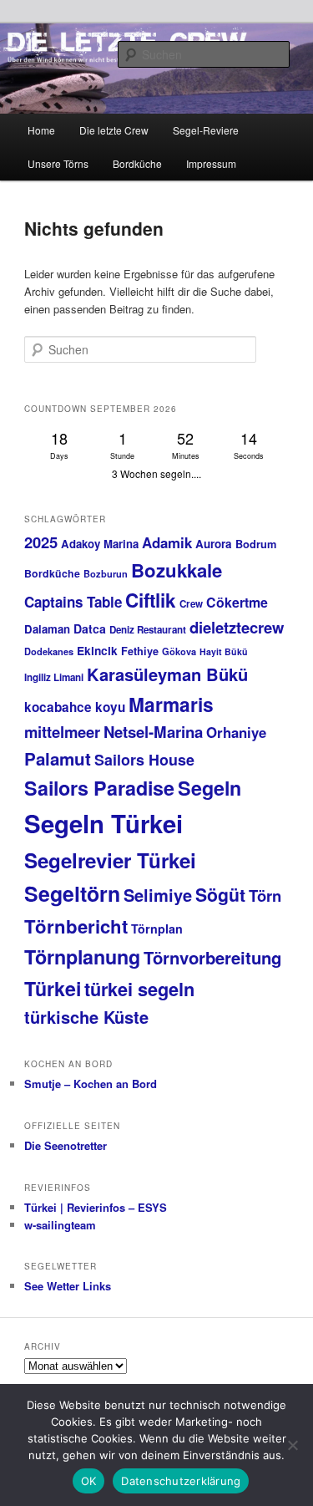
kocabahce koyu (74, 707)
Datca (89, 628)
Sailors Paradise (99, 787)
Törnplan (157, 928)
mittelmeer (62, 731)
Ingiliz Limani (53, 677)
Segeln (209, 787)
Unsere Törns (58, 163)
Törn (265, 895)
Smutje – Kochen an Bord (90, 1083)
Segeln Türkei (103, 823)
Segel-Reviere (206, 130)
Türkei (52, 988)
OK (89, 1481)
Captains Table (73, 602)
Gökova (179, 651)
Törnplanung (82, 956)
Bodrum (255, 544)
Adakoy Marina (100, 544)
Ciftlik (150, 600)
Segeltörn (72, 893)
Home (41, 130)
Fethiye (140, 651)
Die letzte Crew (114, 130)
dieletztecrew (236, 627)
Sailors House (144, 760)
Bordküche (137, 163)
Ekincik (97, 650)
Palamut (57, 758)
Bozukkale (176, 570)
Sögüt (220, 895)
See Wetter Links (67, 1286)
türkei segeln (139, 988)
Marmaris (171, 704)
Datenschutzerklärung (180, 1481)
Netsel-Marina (153, 731)
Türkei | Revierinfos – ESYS (95, 1207)
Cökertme (237, 602)
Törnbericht (76, 926)
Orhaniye (236, 732)
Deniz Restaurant (147, 630)
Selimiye (158, 895)
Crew (191, 604)
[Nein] (292, 1445)
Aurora (213, 544)
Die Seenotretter (65, 1145)
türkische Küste (86, 1017)
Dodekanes (48, 651)
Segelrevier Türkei (110, 860)
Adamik (167, 542)
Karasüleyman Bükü (167, 674)
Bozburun (105, 573)
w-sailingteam (60, 1225)
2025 (41, 542)
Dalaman (47, 629)
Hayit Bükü (223, 651)
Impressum (211, 163)
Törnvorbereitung (212, 957)
